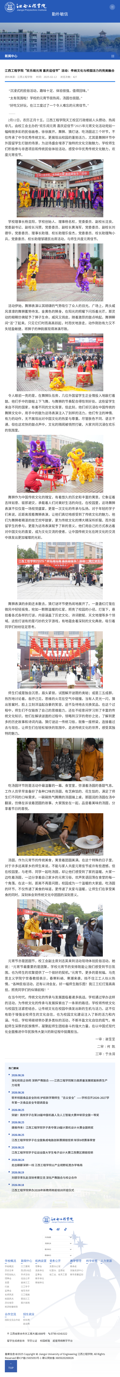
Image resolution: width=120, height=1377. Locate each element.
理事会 (8, 1278)
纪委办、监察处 (57, 1270)
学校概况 (10, 1260)
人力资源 (106, 1260)
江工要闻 (25, 1266)
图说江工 (25, 1299)
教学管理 (75, 1260)
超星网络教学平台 (63, 1340)
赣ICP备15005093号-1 (29, 1358)
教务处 (73, 1266)
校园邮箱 (45, 1340)
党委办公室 (55, 1266)
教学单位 (39, 1278)
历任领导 (9, 1303)
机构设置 (41, 1260)
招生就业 (28, 1314)
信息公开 (25, 1278)
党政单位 (39, 1270)
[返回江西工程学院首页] (26, 3)
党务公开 (55, 1260)
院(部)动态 (26, 1270)
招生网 (26, 1320)
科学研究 (92, 1260)
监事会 (8, 1291)
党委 (7, 1283)
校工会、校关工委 (58, 1275)
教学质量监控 (76, 1275)
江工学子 (25, 1287)
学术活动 (25, 1275)
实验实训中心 (76, 1270)
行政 (7, 1287)
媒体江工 (25, 1283)
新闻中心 (26, 1260)
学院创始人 (10, 1275)
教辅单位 (39, 1283)
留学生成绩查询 (16, 1340)
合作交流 (10, 1314)
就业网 (26, 1324)
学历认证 (32, 1340)
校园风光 (9, 1299)
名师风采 (9, 1295)
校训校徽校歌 (11, 1307)
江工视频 (25, 1295)
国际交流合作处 (12, 1320)
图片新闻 (25, 1303)
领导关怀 (25, 1291)
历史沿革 (9, 1270)
